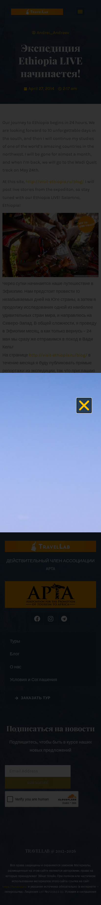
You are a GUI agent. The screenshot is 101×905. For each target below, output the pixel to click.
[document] (50, 452)
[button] (84, 405)
